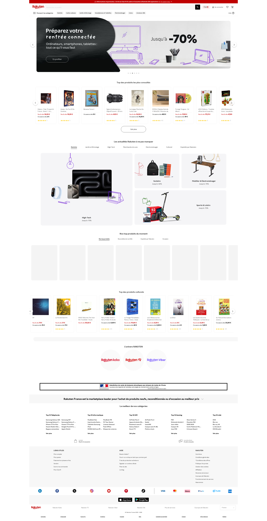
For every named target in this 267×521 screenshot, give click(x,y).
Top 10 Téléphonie (53, 415)
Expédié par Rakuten (188, 147)
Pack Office (107, 427)
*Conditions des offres (203, 460)
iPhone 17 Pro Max (52, 424)
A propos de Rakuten (202, 476)
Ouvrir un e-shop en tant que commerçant (133, 457)
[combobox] (120, 7)
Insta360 (148, 424)
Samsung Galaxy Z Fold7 (69, 422)
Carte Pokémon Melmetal (194, 427)
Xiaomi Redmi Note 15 (53, 427)
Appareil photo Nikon (136, 422)
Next (234, 44)
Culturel (169, 147)
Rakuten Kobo (57, 507)
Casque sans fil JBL (151, 427)
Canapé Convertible (161, 516)
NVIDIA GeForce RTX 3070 (95, 429)
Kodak (147, 422)
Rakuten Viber (113, 507)
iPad (89, 427)
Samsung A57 (66, 420)
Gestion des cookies (202, 467)
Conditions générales (202, 457)
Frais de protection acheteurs (129, 460)
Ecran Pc (83, 516)
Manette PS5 (191, 422)
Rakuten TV (85, 507)
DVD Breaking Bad (219, 429)
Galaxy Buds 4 (134, 427)
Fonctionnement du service (204, 479)
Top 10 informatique (95, 415)
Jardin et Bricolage (92, 147)
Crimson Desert (192, 429)
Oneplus (102, 516)
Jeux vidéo (174, 424)
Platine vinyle (149, 429)
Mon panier (57, 457)
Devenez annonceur (202, 473)
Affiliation (199, 470)
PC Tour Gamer (108, 422)
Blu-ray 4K (216, 424)
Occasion (165, 239)
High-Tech (111, 147)
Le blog (121, 470)
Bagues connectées (52, 429)
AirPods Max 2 (134, 420)
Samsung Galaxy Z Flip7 (54, 422)
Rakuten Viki (141, 507)
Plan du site (123, 467)
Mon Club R (57, 470)
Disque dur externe (109, 429)
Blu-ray (215, 422)
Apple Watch (66, 429)
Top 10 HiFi (133, 415)
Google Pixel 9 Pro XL (69, 427)
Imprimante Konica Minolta (95, 422)
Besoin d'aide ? (124, 454)
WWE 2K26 (190, 424)
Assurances (199, 482)
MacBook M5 (107, 420)
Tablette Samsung (94, 424)
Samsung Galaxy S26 (53, 420)
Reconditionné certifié (125, 239)
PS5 (172, 420)
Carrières (199, 454)
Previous (33, 44)
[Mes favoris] (227, 7)
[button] (167, 1)
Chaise (184, 516)
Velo (140, 516)
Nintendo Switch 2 (177, 422)
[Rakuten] (38, 7)
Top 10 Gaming (176, 415)
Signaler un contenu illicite (127, 463)
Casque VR (174, 427)
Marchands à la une (130, 147)
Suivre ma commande (61, 467)
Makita (224, 516)
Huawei (122, 516)
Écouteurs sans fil (135, 424)
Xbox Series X (191, 420)
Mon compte (58, 454)
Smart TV (132, 429)
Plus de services (170, 507)
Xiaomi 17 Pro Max (68, 424)
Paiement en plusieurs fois (62, 460)
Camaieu (43, 516)
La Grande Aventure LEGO (220, 427)
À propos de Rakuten (201, 507)
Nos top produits (104, 239)
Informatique (204, 516)
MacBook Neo (92, 420)
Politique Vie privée (202, 463)
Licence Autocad (109, 424)
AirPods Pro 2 (149, 420)
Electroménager (152, 147)
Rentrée (74, 147)
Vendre (56, 463)
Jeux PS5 (174, 429)
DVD (214, 420)
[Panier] (232, 7)
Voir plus (133, 129)
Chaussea (63, 516)
